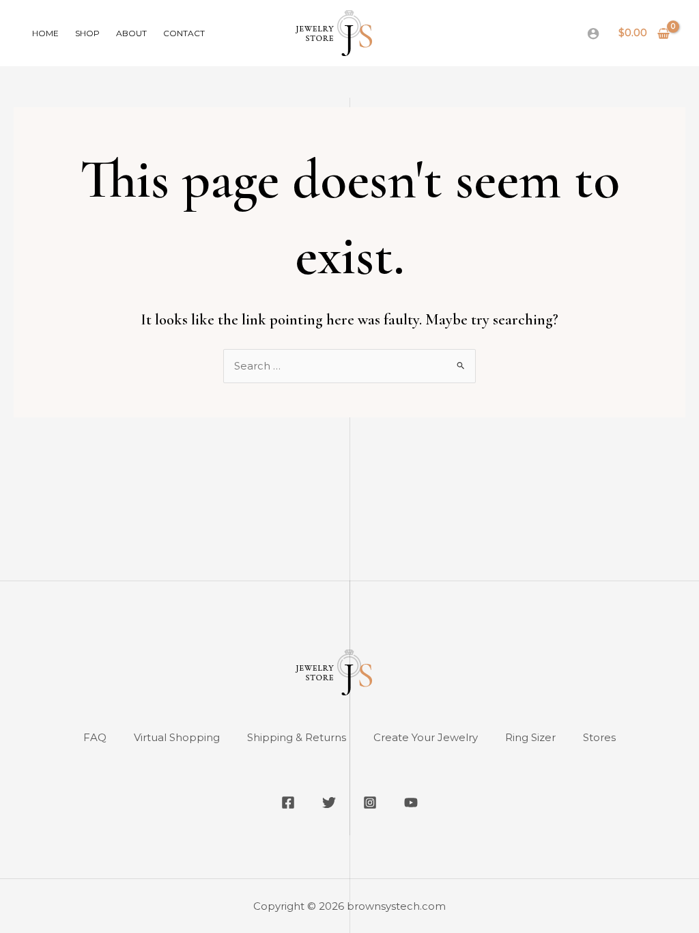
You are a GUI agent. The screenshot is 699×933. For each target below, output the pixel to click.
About (131, 33)
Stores (599, 737)
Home (45, 33)
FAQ (94, 737)
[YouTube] (411, 802)
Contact (184, 33)
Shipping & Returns (296, 737)
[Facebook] (288, 802)
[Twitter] (329, 802)
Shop (87, 33)
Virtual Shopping (177, 737)
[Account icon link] (593, 33)
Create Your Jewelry (425, 737)
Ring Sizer (530, 737)
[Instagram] (370, 802)
